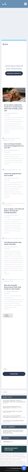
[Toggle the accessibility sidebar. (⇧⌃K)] (24, 468)
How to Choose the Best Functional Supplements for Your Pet (14, 145)
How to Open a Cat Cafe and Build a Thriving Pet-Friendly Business (14, 210)
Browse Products (14, 73)
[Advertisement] (14, 22)
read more (6, 132)
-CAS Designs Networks (15, 468)
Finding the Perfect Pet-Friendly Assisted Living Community (13, 431)
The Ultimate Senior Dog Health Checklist (13, 420)
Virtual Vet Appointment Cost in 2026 (12, 411)
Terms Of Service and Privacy (11, 470)
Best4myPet (13, 113)
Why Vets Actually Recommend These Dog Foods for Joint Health (12, 287)
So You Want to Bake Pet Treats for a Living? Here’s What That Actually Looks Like (14, 401)
